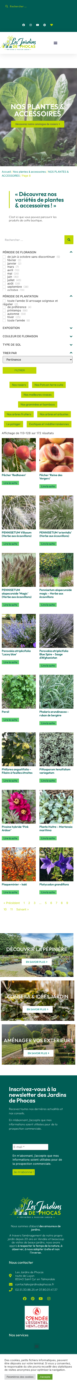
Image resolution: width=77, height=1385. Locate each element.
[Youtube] (37, 24)
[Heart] (51, 24)
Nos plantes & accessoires (29, 171)
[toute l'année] (4, 320)
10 (5, 909)
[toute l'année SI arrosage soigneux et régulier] (4, 300)
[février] (4, 260)
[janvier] (4, 263)
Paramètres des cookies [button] (20, 1376)
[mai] (4, 273)
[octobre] (4, 290)
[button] (56, 43)
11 (11, 909)
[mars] (4, 266)
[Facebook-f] (23, 24)
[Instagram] (30, 24)
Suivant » (22, 909)
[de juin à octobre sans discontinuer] (4, 256)
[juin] (4, 276)
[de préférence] (4, 307)
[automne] (4, 313)
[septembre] (4, 286)
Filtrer (20, 370)
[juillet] (4, 280)
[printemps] (4, 310)
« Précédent (12, 903)
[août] (4, 283)
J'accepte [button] (45, 1376)
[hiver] (4, 317)
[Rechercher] (68, 239)
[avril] (4, 270)
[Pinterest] (44, 24)
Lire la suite (10, 483)
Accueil (6, 171)
